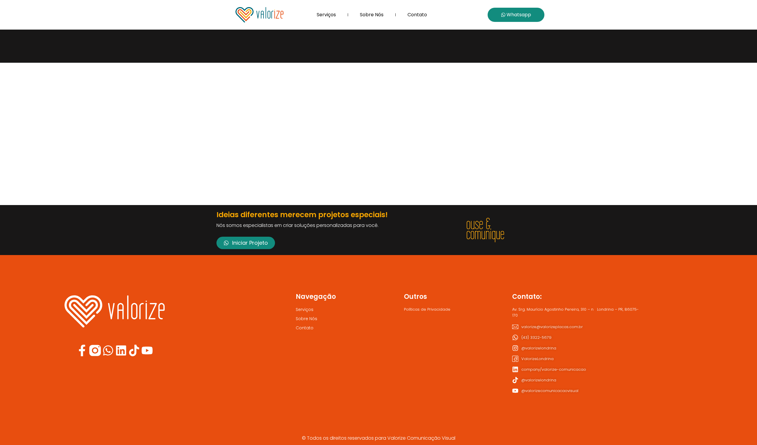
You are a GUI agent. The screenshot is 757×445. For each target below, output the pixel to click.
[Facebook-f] (82, 350)
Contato (417, 14)
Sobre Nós (372, 14)
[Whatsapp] (108, 350)
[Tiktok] (134, 350)
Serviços (326, 14)
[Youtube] (147, 350)
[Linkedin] (121, 350)
